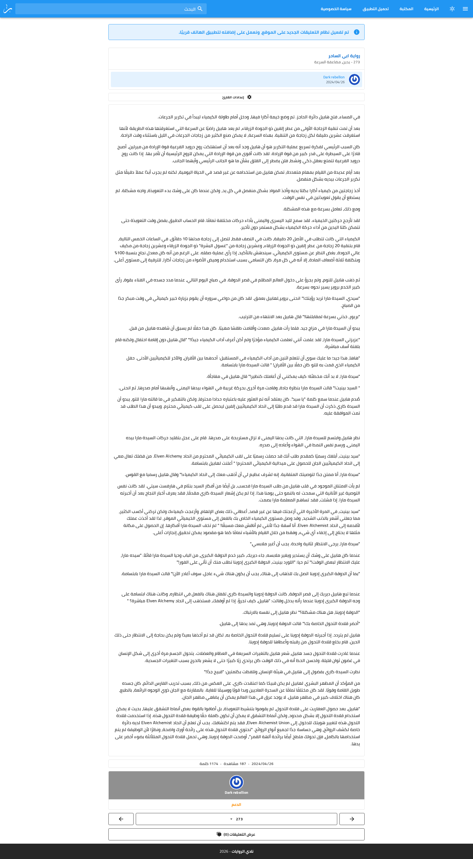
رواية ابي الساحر (344, 56)
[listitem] (236, 79)
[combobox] (111, 8)
